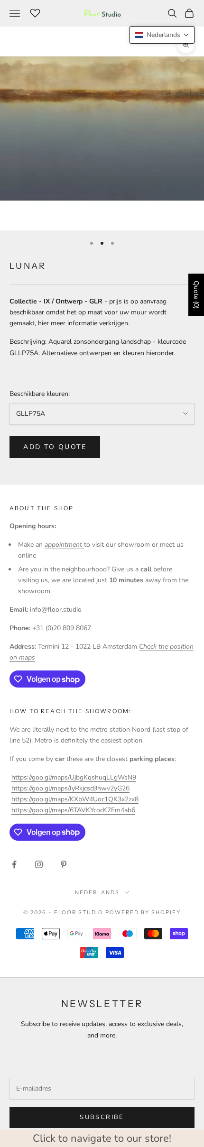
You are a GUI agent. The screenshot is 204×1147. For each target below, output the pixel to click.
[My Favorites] (35, 12)
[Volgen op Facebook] (14, 864)
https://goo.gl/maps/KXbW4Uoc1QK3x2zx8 (75, 799)
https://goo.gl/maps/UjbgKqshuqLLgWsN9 (73, 777)
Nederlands (97, 892)
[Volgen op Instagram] (39, 864)
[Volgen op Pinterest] (63, 864)
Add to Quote (54, 446)
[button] (162, 35)
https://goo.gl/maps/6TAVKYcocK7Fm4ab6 (73, 810)
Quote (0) (196, 295)
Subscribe (102, 1117)
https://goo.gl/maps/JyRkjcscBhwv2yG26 (70, 788)
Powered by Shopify (143, 912)
